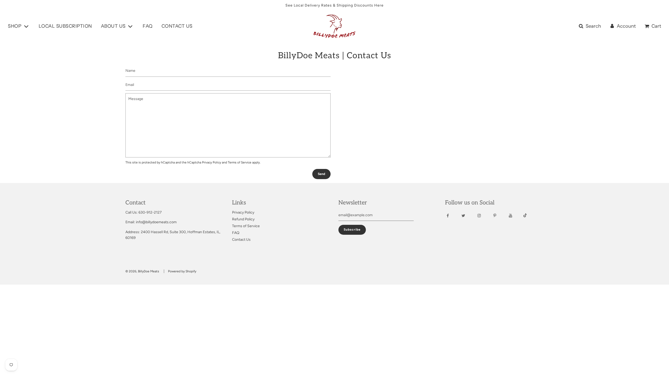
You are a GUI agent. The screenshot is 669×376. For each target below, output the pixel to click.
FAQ (148, 26)
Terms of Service (239, 162)
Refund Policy (243, 219)
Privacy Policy (211, 162)
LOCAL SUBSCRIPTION (65, 26)
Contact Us (241, 239)
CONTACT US (177, 26)
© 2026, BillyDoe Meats (142, 271)
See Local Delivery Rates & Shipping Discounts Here (334, 5)
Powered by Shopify (182, 271)
